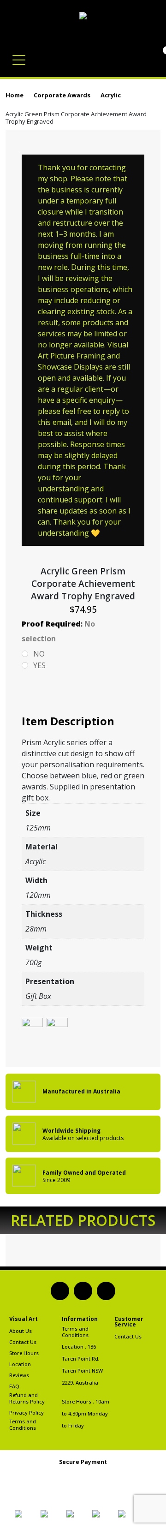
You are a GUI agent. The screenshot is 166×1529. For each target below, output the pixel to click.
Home (15, 95)
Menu (21, 55)
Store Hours (24, 1353)
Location (20, 1364)
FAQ (14, 1386)
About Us (20, 1331)
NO (39, 654)
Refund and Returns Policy (27, 1398)
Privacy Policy (26, 1413)
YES (39, 665)
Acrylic (111, 95)
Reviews (19, 1375)
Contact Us (22, 1342)
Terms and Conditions (22, 1424)
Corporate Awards (62, 95)
